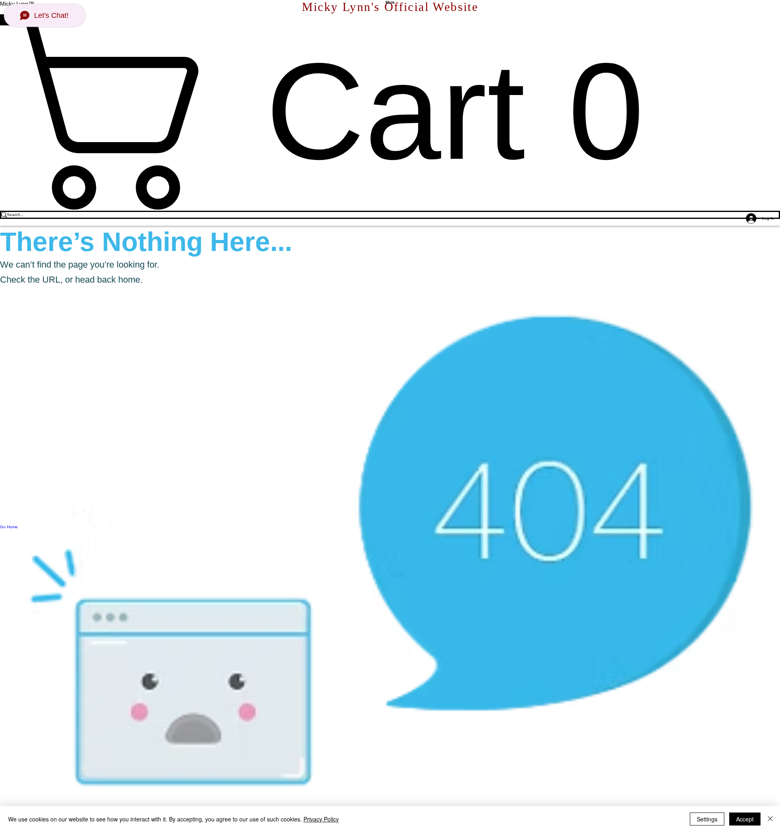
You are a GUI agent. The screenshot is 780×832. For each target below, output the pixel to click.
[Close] (770, 819)
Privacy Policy (321, 819)
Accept (745, 819)
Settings (707, 819)
